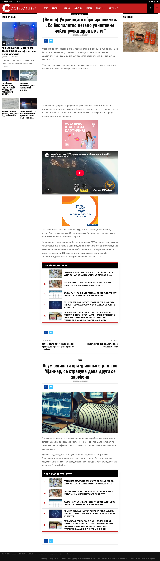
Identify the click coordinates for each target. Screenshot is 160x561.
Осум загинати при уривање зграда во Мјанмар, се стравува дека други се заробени (59, 346)
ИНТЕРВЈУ (113, 8)
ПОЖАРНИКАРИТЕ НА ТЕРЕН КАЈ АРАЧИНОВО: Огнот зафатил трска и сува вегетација (19, 51)
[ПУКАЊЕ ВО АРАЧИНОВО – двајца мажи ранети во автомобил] (28, 75)
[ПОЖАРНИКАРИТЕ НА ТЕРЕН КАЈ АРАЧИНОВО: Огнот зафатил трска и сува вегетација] (19, 34)
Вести (55, 8)
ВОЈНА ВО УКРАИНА (77, 14)
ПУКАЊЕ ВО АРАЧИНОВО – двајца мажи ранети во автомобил (27, 86)
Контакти (63, 559)
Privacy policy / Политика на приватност (81, 559)
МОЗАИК (99, 8)
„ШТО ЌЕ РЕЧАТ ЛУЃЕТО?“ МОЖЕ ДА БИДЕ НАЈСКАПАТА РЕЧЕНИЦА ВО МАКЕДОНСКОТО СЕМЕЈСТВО (8, 88)
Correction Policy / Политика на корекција (142, 559)
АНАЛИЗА (78, 8)
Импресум (44, 559)
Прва (46, 8)
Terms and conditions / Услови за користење (112, 559)
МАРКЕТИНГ (20, 2)
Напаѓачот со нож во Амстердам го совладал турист (102, 345)
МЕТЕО (89, 8)
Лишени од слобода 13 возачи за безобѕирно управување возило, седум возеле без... (28, 114)
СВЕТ (86, 14)
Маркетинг (54, 559)
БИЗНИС (67, 8)
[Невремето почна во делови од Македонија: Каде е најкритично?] (10, 103)
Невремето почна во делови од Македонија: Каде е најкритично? (10, 113)
